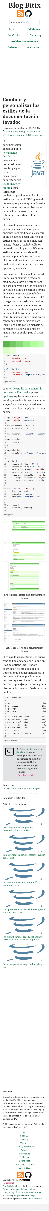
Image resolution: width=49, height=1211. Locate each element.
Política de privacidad (24, 1164)
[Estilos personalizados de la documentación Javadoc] (24, 529)
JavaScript (14, 35)
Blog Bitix (25, 5)
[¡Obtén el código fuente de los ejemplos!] (28, 13)
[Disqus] (24, 1048)
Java (11, 29)
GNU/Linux (33, 29)
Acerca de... (34, 47)
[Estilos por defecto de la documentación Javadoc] (24, 612)
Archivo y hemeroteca (24, 41)
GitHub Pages (29, 1195)
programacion (34, 131)
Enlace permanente (16, 135)
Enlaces (12, 47)
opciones (8, 396)
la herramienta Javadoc (12, 152)
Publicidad (24, 1157)
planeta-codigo (18, 131)
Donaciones (24, 1160)
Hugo (16, 1195)
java (8, 131)
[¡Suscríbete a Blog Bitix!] (20, 13)
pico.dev (19, 1186)
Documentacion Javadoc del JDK (23, 788)
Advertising (24, 1153)
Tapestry (35, 35)
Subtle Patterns (34, 1198)
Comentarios (35, 135)
